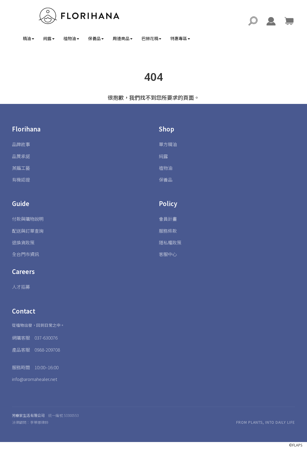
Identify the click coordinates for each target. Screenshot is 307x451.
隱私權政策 (170, 242)
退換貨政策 (23, 242)
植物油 (165, 168)
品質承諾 (21, 156)
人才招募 (21, 287)
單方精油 (168, 144)
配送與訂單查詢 (27, 231)
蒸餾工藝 (21, 168)
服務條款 (168, 231)
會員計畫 (168, 219)
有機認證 (21, 179)
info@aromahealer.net (34, 379)
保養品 (165, 179)
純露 (163, 156)
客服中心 (168, 254)
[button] (289, 21)
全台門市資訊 (25, 254)
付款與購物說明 (27, 219)
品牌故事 (21, 144)
